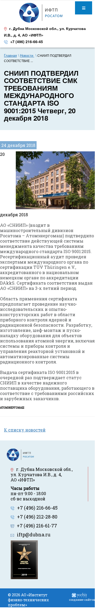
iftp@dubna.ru (34, 534)
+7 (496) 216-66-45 (26, 41)
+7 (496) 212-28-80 (37, 517)
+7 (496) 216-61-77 (37, 525)
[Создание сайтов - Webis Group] (79, 594)
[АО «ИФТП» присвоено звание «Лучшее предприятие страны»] (24, 559)
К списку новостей (25, 430)
